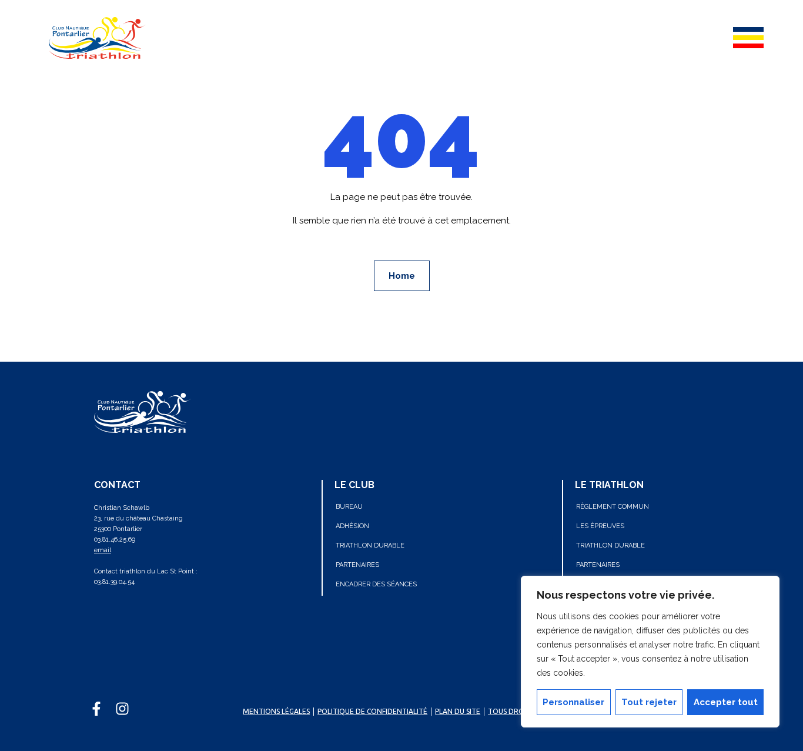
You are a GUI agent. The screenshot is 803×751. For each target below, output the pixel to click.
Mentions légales (276, 711)
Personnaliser (573, 702)
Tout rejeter (649, 702)
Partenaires (357, 565)
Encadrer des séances (376, 584)
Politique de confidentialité (372, 711)
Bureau (349, 506)
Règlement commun (612, 506)
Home (402, 276)
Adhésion (352, 526)
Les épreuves (600, 526)
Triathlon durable (370, 545)
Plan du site (457, 711)
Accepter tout (726, 702)
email (102, 550)
